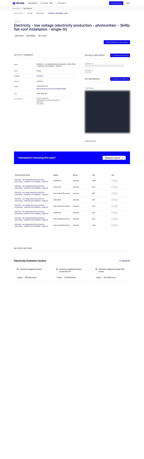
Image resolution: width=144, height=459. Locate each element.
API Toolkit (61, 3)
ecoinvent (40, 81)
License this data (116, 3)
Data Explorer (18, 13)
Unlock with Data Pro (121, 55)
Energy (29, 13)
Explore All (126, 261)
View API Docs (89, 141)
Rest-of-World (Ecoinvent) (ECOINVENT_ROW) (51, 89)
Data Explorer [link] (27, 8)
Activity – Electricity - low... (58, 13)
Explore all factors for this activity (117, 42)
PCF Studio (46, 3)
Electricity (40, 13)
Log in (128, 3)
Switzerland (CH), (42, 86)
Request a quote (114, 158)
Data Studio (32, 3)
